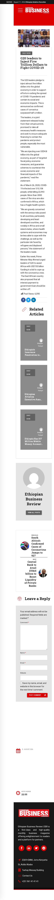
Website (23, 673)
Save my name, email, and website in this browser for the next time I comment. (33, 686)
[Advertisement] (34, 729)
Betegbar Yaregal (40, 344)
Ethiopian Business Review (34, 499)
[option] (34, 38)
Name (23, 653)
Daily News (26, 53)
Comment (24, 622)
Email (22, 663)
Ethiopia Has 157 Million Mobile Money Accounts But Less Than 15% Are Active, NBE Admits (33, 445)
